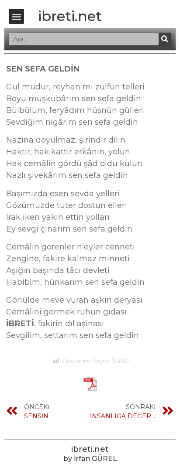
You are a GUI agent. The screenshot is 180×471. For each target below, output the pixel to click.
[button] (16, 16)
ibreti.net (70, 15)
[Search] (165, 39)
